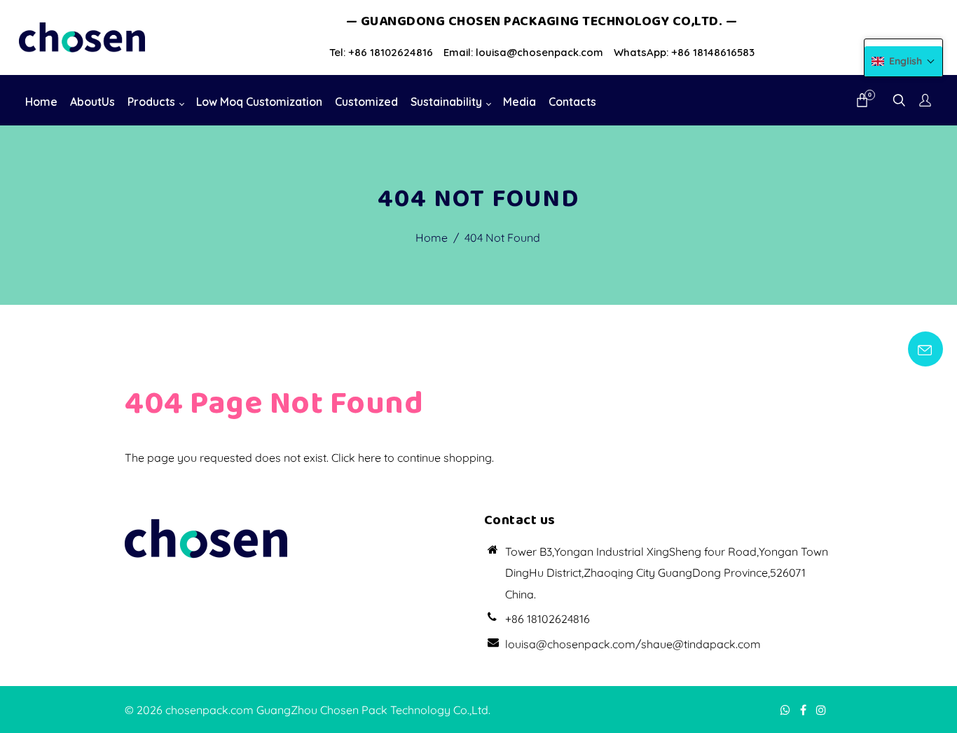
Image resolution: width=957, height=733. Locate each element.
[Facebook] (804, 710)
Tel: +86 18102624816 (381, 52)
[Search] (899, 101)
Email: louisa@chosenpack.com (523, 52)
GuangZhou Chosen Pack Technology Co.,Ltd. (373, 710)
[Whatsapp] (786, 710)
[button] (903, 61)
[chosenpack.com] (82, 36)
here (369, 458)
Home (431, 238)
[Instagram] (822, 710)
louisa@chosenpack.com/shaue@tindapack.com (633, 644)
